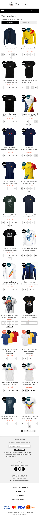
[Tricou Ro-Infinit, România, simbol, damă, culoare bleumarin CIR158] (9, 170)
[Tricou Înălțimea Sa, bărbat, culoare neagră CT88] (9, 103)
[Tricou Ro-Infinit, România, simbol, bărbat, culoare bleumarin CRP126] (29, 137)
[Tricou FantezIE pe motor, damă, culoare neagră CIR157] (29, 305)
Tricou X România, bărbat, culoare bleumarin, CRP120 (29, 216)
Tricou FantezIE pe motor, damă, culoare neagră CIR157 (29, 316)
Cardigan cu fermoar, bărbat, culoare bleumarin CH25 (10, 48)
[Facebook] (16, 469)
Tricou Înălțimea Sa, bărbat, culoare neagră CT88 (10, 115)
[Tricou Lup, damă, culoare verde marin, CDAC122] (9, 405)
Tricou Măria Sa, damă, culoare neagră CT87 (29, 81)
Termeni (18, 496)
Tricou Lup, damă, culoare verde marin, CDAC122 (9, 417)
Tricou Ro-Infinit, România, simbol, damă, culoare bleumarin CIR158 (9, 182)
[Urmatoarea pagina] (34, 431)
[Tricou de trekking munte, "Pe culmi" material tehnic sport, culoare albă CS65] (9, 305)
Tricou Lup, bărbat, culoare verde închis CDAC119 (10, 216)
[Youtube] (19, 469)
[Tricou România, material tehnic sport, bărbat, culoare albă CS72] (29, 405)
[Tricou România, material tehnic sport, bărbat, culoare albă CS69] (9, 372)
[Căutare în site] (36, 11)
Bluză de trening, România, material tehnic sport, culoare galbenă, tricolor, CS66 (29, 48)
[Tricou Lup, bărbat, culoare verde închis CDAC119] (9, 204)
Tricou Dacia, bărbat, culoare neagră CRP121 (10, 249)
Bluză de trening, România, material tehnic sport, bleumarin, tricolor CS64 (29, 283)
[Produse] (2, 11)
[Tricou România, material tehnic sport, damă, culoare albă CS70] (29, 372)
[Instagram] (23, 469)
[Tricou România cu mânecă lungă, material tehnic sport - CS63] (9, 271)
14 (31, 431)
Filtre (11, 23)
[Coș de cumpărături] (32, 11)
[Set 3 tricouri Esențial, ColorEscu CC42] (9, 338)
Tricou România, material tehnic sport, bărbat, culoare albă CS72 (29, 417)
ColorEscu (18, 491)
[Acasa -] (20, 4)
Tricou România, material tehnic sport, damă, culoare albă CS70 (29, 384)
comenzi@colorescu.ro (21, 481)
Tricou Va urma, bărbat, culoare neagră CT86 (10, 81)
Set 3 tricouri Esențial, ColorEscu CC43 (29, 350)
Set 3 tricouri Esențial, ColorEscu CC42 (9, 350)
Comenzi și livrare (18, 487)
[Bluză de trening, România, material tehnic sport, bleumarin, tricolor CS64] (29, 271)
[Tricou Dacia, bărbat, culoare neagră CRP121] (9, 237)
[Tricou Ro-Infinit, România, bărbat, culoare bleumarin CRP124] (9, 137)
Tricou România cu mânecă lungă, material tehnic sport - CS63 (10, 283)
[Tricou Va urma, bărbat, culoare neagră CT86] (9, 69)
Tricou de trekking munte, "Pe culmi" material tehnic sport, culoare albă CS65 (9, 316)
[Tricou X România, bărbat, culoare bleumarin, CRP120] (29, 204)
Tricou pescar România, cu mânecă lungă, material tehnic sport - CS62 (29, 249)
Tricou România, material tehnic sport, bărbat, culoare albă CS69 (9, 384)
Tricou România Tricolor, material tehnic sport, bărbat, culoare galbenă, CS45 (29, 182)
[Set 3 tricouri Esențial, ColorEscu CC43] (29, 338)
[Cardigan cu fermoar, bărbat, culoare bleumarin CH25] (9, 36)
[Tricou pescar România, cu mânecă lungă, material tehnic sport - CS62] (29, 237)
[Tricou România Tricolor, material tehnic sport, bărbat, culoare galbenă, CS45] (29, 170)
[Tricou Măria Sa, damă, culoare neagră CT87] (29, 69)
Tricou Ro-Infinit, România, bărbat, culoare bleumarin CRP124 (9, 149)
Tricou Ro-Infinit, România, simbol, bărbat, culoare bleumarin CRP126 (29, 149)
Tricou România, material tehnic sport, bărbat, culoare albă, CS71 (29, 115)
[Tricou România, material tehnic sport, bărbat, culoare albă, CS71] (29, 103)
